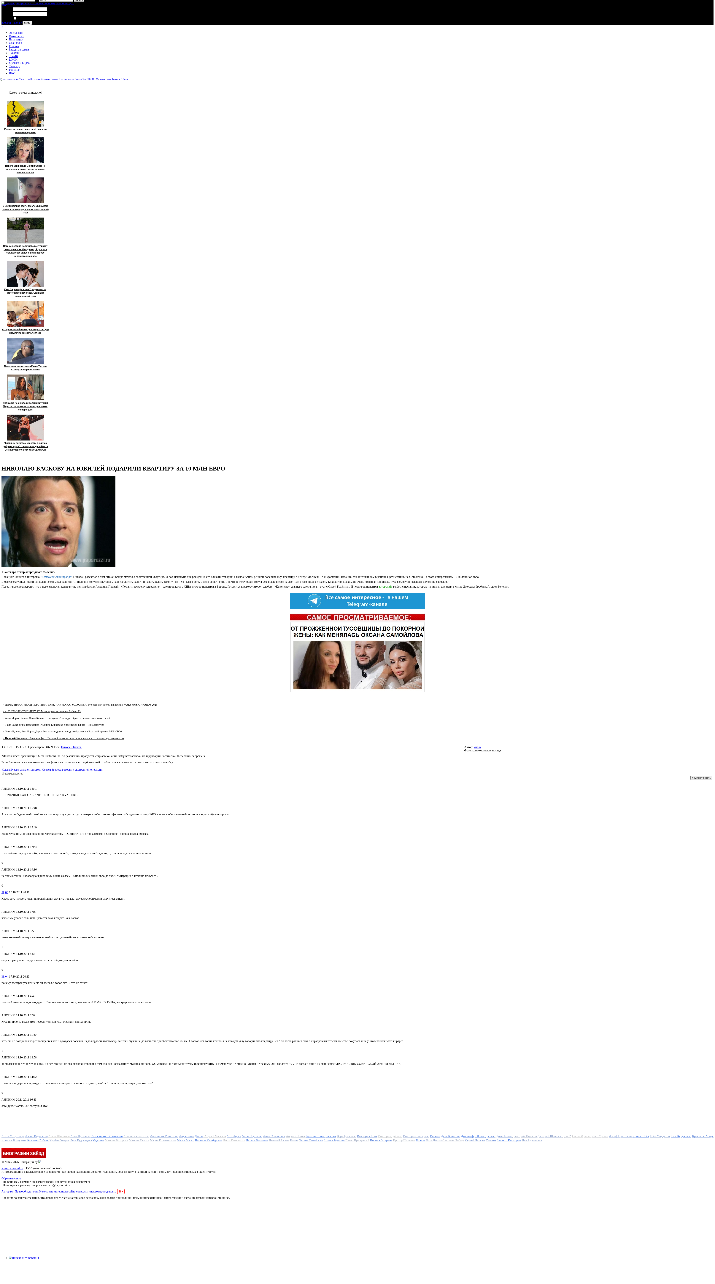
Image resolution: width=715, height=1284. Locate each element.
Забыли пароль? (11, 22)
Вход (12, 73)
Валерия (330, 1136)
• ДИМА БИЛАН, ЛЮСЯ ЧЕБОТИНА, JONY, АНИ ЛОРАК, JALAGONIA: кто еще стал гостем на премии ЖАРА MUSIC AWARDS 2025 (80, 704)
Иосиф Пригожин (620, 1136)
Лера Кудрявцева (81, 1140)
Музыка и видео (19, 62)
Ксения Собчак (38, 1140)
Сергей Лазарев (475, 1140)
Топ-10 (13, 56)
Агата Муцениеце (12, 1136)
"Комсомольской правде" (56, 576)
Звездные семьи (19, 49)
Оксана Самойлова (311, 1140)
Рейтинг (14, 69)
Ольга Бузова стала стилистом (21, 769)
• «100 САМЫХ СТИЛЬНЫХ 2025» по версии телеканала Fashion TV (42, 711)
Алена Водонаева (36, 1136)
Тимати (491, 1140)
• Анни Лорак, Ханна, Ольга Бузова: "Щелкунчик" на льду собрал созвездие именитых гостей (56, 718)
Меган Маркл (185, 1140)
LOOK (13, 59)
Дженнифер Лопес (473, 1136)
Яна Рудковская (532, 1140)
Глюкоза (435, 1136)
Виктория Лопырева (416, 1136)
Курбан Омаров (59, 1140)
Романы (14, 46)
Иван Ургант (600, 1136)
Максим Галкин (139, 1140)
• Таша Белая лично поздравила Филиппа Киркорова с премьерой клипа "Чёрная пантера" (54, 724)
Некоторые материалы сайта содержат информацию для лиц (81, 1191)
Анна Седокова (252, 1136)
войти (27, 22)
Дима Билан (504, 1136)
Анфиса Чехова (296, 1136)
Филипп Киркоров (509, 1140)
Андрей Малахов (215, 1136)
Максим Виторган (116, 1140)
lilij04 (4, 892)
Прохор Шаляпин (404, 1140)
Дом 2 (566, 1136)
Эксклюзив (16, 32)
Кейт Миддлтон (660, 1136)
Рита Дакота (434, 1140)
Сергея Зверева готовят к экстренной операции (72, 769)
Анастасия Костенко (136, 1136)
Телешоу (14, 66)
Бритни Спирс (315, 1136)
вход (4, 5)
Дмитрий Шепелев (550, 1136)
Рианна (420, 1140)
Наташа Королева (257, 1140)
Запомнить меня (27, 18)
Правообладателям (27, 1191)
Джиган (490, 1136)
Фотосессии (16, 36)
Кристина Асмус (703, 1136)
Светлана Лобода (453, 1140)
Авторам (7, 1191)
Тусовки (14, 52)
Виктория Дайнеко (390, 1136)
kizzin (477, 747)
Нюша (294, 1140)
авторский (385, 586)
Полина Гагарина (381, 1140)
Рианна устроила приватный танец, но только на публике (25, 131)
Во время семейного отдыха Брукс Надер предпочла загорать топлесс (25, 331)
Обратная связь (11, 1178)
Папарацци (16, 39)
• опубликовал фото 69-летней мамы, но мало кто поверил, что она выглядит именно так (63, 738)
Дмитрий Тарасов (524, 1136)
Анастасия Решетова (164, 1136)
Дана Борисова (450, 1136)
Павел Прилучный (357, 1140)
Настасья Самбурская (208, 1140)
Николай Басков (71, 747)
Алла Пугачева (80, 1136)
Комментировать (701, 777)
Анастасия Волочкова (107, 1136)
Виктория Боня (367, 1136)
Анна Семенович (274, 1136)
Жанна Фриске (581, 1136)
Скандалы (15, 42)
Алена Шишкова (59, 1136)
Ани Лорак (234, 1136)
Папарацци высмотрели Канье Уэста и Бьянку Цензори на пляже (25, 368)
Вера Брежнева (346, 1136)
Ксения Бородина (13, 1140)
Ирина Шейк (641, 1136)
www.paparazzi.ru (12, 1168)
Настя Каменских (234, 1140)
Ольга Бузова (334, 1140)
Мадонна (98, 1140)
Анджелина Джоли (191, 1136)
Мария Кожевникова (163, 1140)
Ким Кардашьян (681, 1136)
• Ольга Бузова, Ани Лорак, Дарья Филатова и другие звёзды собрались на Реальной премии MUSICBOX (63, 731)
